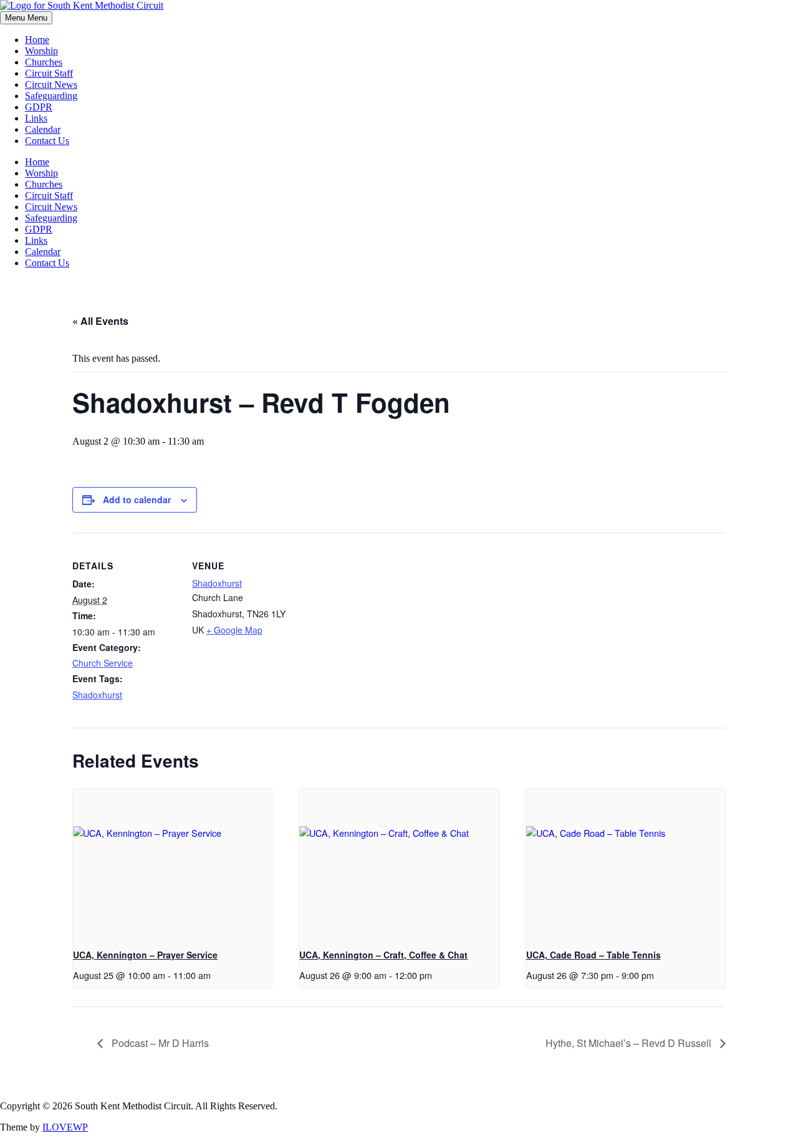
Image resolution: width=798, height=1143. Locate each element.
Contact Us (47, 140)
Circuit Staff (49, 73)
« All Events (100, 321)
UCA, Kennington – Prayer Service (145, 954)
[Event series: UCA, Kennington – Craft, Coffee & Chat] (436, 974)
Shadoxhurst (97, 694)
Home (37, 39)
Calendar (42, 129)
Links (36, 118)
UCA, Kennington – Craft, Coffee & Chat (383, 954)
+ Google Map (234, 630)
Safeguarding (51, 95)
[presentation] (172, 863)
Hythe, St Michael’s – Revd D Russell (630, 1043)
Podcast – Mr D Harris (159, 1043)
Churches (43, 62)
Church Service (102, 663)
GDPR (38, 107)
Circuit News (51, 84)
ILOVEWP (65, 1127)
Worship (41, 51)
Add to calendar (137, 499)
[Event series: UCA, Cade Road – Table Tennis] (658, 974)
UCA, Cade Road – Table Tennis (593, 954)
